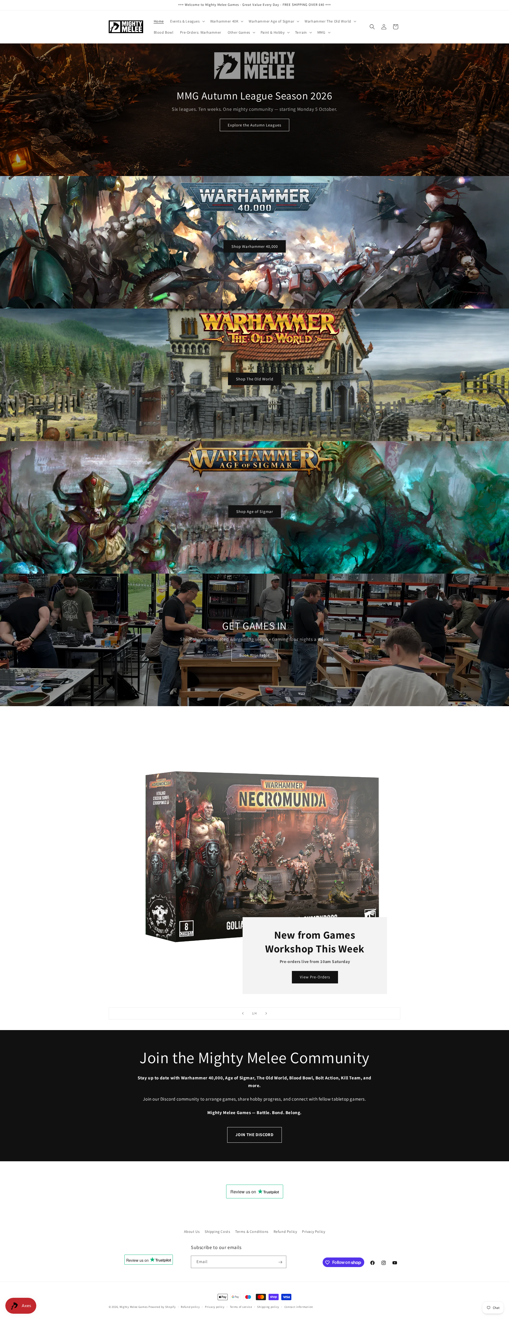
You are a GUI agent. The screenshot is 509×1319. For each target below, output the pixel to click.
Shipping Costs (217, 1231)
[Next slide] (266, 1013)
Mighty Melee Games (134, 1307)
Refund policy (190, 1306)
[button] (187, 21)
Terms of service (241, 1306)
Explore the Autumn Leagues (254, 124)
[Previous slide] (243, 1013)
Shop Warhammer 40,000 (254, 246)
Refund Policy (285, 1231)
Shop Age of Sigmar (254, 511)
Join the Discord (254, 1134)
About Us (192, 1231)
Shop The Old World (254, 378)
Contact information (298, 1306)
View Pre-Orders (315, 977)
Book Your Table (254, 655)
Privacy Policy (313, 1231)
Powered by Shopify (162, 1307)
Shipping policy (268, 1306)
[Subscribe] (280, 1262)
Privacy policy (215, 1306)
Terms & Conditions (252, 1231)
